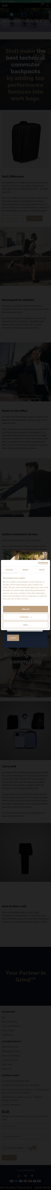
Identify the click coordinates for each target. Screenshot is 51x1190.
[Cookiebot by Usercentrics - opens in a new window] (38, 563)
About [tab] (41, 570)
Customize (24, 617)
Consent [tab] (9, 570)
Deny (25, 625)
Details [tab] (25, 570)
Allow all (25, 609)
